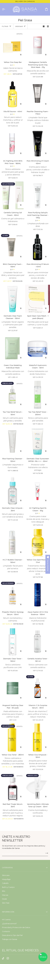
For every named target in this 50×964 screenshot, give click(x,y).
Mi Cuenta (6, 919)
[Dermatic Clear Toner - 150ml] (12, 641)
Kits (3, 891)
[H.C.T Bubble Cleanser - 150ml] (12, 542)
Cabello (5, 883)
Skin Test (5, 903)
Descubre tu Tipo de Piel (12, 935)
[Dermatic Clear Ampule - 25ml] (12, 491)
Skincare (5, 875)
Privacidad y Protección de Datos (16, 927)
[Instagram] (8, 958)
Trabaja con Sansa (9, 939)
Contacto (6, 931)
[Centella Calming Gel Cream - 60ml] (12, 195)
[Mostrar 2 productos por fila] (48, 26)
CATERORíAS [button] (7, 868)
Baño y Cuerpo (8, 887)
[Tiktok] (3, 958)
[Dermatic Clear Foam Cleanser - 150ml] (12, 299)
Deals (4, 899)
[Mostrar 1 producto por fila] (44, 26)
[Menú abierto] (6, 9)
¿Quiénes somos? (9, 923)
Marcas (5, 895)
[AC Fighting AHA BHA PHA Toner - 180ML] (12, 144)
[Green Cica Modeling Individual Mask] (12, 348)
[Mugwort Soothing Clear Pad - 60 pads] (12, 688)
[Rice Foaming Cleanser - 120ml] (12, 441)
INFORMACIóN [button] (8, 912)
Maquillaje (6, 879)
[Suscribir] (46, 853)
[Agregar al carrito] (21, 54)
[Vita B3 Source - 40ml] (12, 94)
